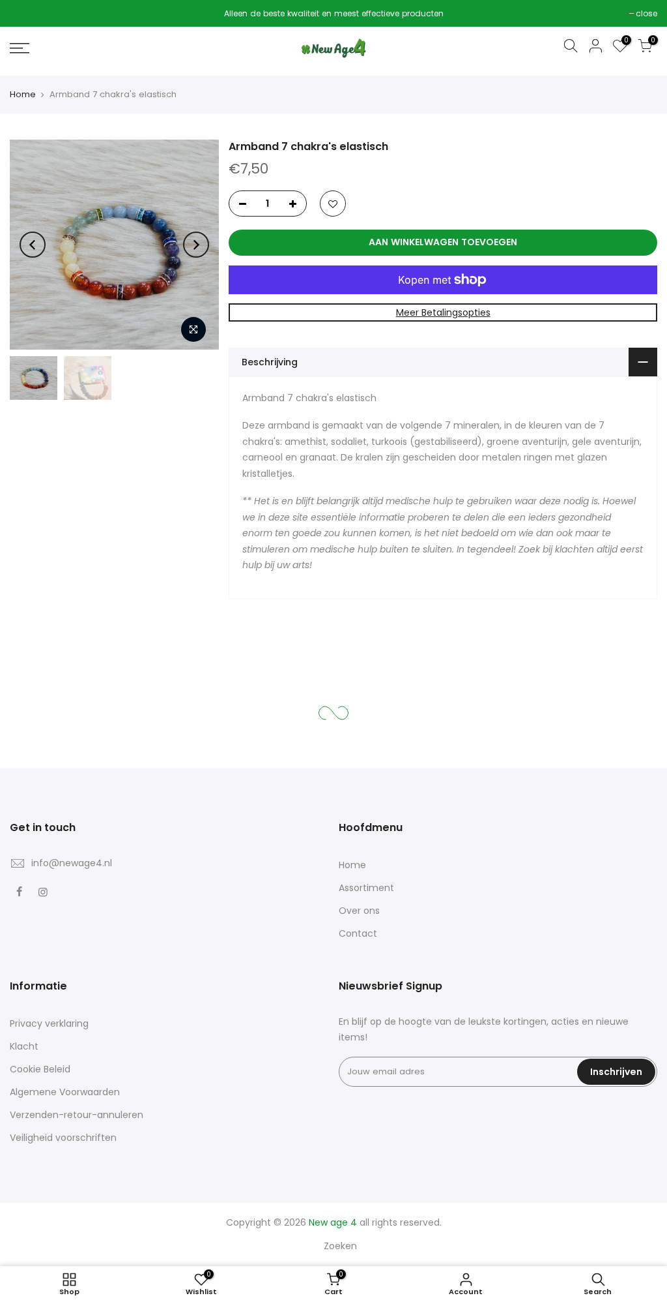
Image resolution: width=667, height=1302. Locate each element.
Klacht (24, 1046)
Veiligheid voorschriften (63, 1137)
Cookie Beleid (40, 1069)
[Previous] (33, 245)
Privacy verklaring (49, 1023)
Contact (358, 933)
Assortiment (366, 887)
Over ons (359, 910)
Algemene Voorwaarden (65, 1091)
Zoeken (340, 1245)
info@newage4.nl (71, 863)
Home (23, 94)
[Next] (196, 245)
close (27, 13)
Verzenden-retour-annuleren (76, 1114)
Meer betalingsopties (443, 312)
